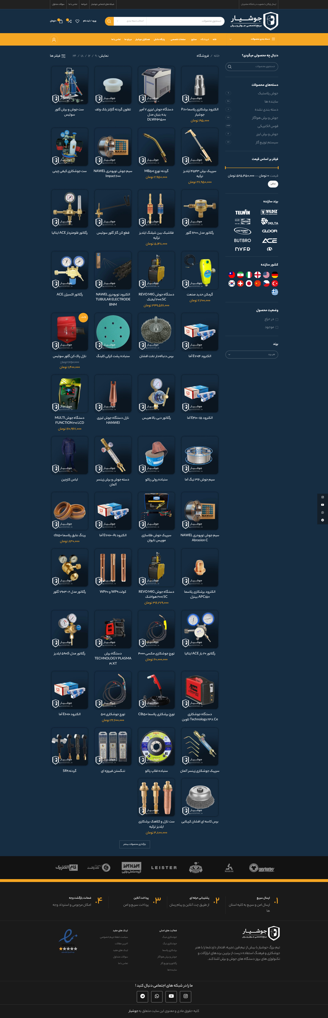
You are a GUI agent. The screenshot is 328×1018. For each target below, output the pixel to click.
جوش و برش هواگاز (265, 118)
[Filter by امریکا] (266, 274)
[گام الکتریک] (92, 867)
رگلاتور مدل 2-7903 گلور (70, 592)
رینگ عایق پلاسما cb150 (70, 535)
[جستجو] (109, 21)
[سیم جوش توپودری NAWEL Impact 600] (113, 146)
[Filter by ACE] (265, 240)
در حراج (269, 319)
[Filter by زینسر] (238, 221)
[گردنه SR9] (70, 746)
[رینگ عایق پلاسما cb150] (70, 511)
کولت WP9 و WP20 (113, 592)
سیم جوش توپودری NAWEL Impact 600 (113, 174)
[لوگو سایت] (254, 21)
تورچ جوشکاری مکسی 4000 (156, 654)
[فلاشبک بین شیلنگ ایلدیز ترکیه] (156, 208)
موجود (269, 327)
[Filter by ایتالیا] (249, 274)
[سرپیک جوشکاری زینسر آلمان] (200, 746)
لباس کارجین (69, 480)
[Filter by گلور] (265, 231)
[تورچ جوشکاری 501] (113, 690)
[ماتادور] (222, 867)
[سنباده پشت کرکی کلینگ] (113, 331)
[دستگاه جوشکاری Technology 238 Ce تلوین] (200, 690)
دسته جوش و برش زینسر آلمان (113, 482)
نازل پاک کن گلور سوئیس (69, 356)
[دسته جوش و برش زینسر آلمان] (113, 455)
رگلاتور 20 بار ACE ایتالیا (200, 654)
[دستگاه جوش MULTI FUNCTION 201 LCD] (70, 393)
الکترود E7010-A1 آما (113, 535)
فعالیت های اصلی (168, 931)
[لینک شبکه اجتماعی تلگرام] (142, 996)
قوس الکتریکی (268, 126)
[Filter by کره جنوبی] (231, 283)
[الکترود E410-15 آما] (200, 393)
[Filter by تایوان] (231, 274)
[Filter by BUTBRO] (238, 240)
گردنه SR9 (69, 771)
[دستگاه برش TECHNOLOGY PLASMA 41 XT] (113, 629)
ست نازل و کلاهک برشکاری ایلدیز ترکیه (156, 824)
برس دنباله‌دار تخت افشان (156, 356)
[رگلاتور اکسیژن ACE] (70, 270)
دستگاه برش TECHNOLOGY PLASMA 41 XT (113, 659)
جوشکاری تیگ (170, 944)
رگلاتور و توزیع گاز (169, 963)
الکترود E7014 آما (200, 356)
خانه (217, 56)
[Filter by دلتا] (265, 221)
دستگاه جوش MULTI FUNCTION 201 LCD (69, 421)
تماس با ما (123, 963)
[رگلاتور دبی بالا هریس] (156, 393)
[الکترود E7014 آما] (200, 331)
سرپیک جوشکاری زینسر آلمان (199, 771)
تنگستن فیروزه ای (113, 771)
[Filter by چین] (257, 283)
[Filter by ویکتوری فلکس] (238, 231)
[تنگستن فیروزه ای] (113, 746)
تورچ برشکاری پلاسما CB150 (156, 714)
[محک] (255, 867)
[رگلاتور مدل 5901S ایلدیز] (70, 629)
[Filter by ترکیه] (275, 283)
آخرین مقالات (121, 944)
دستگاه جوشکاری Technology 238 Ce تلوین (200, 717)
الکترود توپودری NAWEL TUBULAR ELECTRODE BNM (113, 300)
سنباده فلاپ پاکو (156, 771)
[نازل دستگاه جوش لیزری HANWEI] (113, 393)
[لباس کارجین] (70, 455)
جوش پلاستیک (268, 93)
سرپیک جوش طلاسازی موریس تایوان (156, 538)
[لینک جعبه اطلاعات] (252, 905)
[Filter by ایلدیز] (265, 212)
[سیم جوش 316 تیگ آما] (200, 455)
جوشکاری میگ (169, 937)
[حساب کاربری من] (54, 39)
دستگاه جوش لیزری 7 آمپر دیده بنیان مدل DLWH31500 (156, 115)
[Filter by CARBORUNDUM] (265, 250)
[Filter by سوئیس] (240, 283)
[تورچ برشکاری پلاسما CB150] (156, 690)
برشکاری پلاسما (169, 950)
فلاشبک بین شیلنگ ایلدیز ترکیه (156, 235)
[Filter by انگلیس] (257, 274)
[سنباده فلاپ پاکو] (156, 746)
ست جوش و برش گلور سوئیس (69, 112)
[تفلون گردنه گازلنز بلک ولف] (113, 85)
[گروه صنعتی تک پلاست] (124, 867)
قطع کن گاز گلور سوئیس (113, 233)
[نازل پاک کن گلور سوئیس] (70, 331)
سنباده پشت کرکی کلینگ (113, 356)
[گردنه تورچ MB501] (156, 146)
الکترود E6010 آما (70, 714)
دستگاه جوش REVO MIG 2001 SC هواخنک (156, 594)
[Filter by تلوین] (238, 212)
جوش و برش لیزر (267, 134)
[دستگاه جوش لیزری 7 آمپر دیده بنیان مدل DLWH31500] (156, 85)
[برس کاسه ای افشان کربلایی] (200, 797)
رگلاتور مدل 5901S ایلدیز (69, 654)
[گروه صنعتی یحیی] (157, 867)
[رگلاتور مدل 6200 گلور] (200, 208)
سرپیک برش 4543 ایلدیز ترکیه (199, 174)
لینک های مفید (120, 931)
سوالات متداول (120, 957)
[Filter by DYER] (238, 250)
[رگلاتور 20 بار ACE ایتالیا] (200, 629)
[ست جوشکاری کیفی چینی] (70, 146)
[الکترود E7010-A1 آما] (113, 511)
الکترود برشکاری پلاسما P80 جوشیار (199, 112)
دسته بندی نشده (266, 110)
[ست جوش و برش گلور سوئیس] (70, 85)
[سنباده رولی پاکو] (156, 455)
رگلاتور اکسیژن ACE (70, 295)
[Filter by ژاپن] (249, 283)
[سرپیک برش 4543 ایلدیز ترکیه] (200, 146)
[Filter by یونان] (275, 292)
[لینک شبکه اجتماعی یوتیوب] (171, 996)
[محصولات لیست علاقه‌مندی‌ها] (77, 21)
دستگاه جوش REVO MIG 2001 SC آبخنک (156, 297)
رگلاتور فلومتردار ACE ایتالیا (70, 233)
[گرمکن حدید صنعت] (200, 270)
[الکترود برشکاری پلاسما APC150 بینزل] (200, 567)
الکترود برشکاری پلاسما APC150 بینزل (199, 594)
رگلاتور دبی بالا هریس (156, 418)
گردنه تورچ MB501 (156, 171)
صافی (273, 184)
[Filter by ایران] (240, 274)
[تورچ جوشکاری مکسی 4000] (156, 629)
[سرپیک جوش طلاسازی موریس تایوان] (156, 511)
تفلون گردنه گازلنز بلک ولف (113, 109)
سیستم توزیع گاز (267, 142)
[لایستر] (189, 867)
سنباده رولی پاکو (156, 480)
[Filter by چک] (266, 283)
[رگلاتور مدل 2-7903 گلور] (70, 567)
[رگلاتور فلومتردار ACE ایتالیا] (70, 208)
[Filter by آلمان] (275, 274)
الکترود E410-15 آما (200, 418)
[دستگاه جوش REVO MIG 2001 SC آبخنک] (156, 270)
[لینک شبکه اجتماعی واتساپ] (157, 996)
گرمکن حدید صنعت (200, 295)
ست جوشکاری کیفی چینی (69, 171)
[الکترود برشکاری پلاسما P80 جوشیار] (200, 85)
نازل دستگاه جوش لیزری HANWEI (113, 421)
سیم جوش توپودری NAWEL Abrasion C (200, 538)
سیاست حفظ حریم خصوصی (114, 937)
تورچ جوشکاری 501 (113, 714)
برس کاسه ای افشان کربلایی (199, 822)
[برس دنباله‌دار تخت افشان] (156, 331)
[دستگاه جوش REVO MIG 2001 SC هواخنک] (156, 567)
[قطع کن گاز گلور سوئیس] (113, 208)
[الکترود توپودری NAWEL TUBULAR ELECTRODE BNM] (113, 270)
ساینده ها (271, 102)
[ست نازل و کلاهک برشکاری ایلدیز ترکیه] (156, 797)
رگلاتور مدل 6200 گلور (200, 233)
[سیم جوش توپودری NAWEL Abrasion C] (200, 511)
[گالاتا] (59, 867)
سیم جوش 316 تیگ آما (200, 480)
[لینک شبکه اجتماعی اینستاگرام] (185, 996)
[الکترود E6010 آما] (70, 690)
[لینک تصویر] (68, 941)
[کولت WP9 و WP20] (113, 567)
